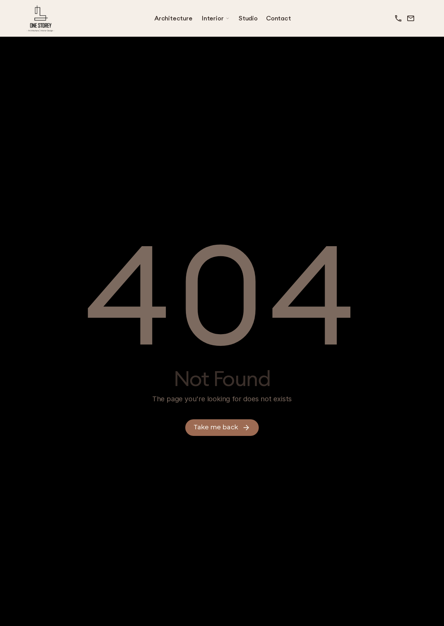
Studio (248, 18)
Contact (278, 18)
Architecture (173, 18)
